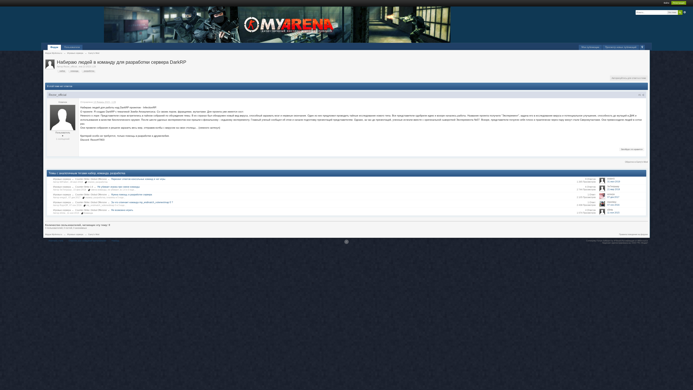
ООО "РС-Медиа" (640, 243)
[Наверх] (346, 242)
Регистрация (679, 3)
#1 (640, 95)
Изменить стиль (56, 241)
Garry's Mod (93, 234)
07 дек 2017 (613, 197)
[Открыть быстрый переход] (642, 47)
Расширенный (684, 12)
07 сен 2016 (613, 205)
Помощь (115, 241)
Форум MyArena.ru (53, 234)
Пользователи (72, 47)
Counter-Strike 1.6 (84, 187)
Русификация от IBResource (634, 241)
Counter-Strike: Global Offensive (91, 179)
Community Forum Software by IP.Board (603, 241)
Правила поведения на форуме (633, 234)
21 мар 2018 (613, 189)
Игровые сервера (62, 179)
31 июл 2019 (613, 181)
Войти (666, 3)
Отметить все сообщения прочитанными (87, 241)
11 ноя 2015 (613, 212)
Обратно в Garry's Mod (636, 162)
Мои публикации (590, 47)
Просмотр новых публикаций (620, 47)
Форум (54, 47)
